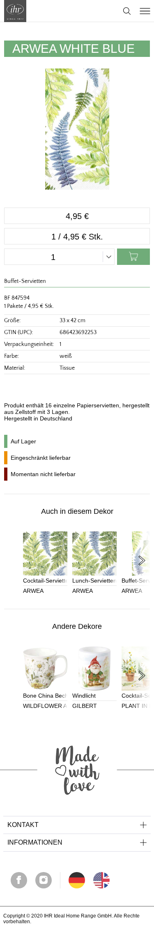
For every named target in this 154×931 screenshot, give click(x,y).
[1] (101, 880)
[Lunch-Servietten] (94, 553)
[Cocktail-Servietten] (45, 553)
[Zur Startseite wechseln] (15, 11)
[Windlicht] (94, 668)
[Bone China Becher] (45, 668)
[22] (77, 880)
